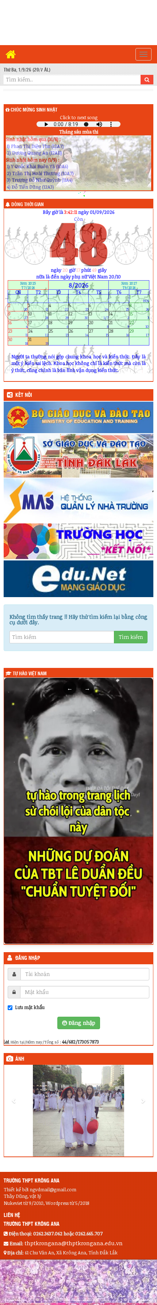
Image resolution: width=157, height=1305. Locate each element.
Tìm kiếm (131, 636)
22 (139, 324)
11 (58, 315)
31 (38, 341)
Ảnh (19, 1059)
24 (38, 332)
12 (78, 315)
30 (18, 341)
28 (119, 332)
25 (58, 332)
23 (18, 332)
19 (78, 324)
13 (98, 315)
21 (119, 324)
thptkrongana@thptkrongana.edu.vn (73, 1243)
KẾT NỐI (23, 395)
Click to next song (78, 117)
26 (78, 332)
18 (58, 324)
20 (98, 324)
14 (119, 315)
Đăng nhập (27, 958)
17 (38, 324)
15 (139, 315)
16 (18, 324)
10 (38, 315)
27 (98, 332)
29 (139, 332)
